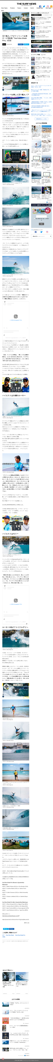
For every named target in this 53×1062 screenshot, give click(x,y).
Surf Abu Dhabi (10, 935)
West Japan (48, 8)
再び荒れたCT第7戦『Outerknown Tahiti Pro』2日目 (42, 37)
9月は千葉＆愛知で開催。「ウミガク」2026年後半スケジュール (41, 98)
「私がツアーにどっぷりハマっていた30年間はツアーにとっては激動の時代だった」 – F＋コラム (41, 110)
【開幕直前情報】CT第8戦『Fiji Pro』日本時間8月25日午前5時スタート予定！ (41, 102)
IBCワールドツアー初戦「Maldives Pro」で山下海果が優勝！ (41, 90)
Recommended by (21, 1055)
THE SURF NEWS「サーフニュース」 (23, 1060)
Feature (19, 8)
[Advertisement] (15, 956)
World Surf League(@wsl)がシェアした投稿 (15, 337)
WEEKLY (47, 15)
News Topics (4, 8)
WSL (4, 936)
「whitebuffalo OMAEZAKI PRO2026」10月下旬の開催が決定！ (41, 94)
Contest (26, 8)
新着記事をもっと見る (41, 119)
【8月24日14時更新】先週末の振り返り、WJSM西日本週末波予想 (40, 106)
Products (12, 8)
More (2, 10)
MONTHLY (36, 15)
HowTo (32, 8)
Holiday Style (40, 8)
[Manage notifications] (3, 1059)
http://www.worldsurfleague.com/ (10, 915)
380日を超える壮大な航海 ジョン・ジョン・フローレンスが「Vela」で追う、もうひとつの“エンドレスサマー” (41, 115)
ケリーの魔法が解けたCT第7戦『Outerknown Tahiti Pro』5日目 (43, 32)
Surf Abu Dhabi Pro (20, 935)
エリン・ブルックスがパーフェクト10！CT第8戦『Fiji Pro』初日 (41, 86)
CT (3, 935)
